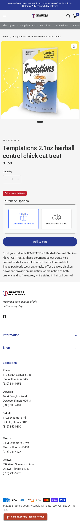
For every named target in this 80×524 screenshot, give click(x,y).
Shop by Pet (9, 25)
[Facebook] (7, 316)
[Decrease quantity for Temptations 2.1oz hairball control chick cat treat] (6, 179)
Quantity (7, 171)
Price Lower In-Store (15, 193)
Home (6, 36)
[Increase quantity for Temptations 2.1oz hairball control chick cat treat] (18, 179)
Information (11, 335)
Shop (6, 347)
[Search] (68, 16)
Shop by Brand (27, 25)
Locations (45, 25)
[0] (74, 16)
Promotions (61, 25)
